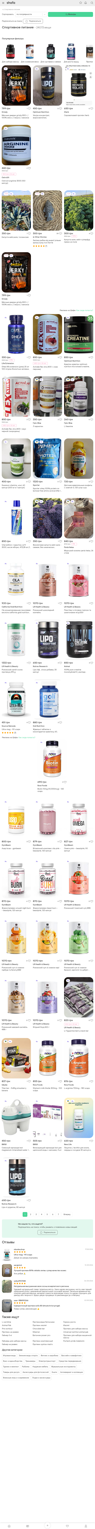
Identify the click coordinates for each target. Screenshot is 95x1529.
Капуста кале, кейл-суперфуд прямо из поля (77, 241)
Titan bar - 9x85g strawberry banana (14, 1089)
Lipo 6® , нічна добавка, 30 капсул (45, 671)
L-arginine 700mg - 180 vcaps (77, 1088)
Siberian (36, 1332)
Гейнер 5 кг (7, 1335)
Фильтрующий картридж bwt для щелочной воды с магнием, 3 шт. (47, 1149)
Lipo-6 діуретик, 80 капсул (13, 1207)
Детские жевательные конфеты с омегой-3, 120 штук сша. (78, 486)
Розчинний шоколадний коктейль (43, 611)
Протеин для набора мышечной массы (77, 1336)
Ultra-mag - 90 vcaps (11, 729)
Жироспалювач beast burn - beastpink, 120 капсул (45, 909)
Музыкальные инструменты (63, 1367)
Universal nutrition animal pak (75, 1332)
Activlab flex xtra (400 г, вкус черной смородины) (14, 430)
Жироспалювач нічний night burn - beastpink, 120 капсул (16, 909)
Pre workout (7, 1329)
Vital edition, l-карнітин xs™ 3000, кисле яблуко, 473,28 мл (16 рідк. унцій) (16, 546)
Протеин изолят (40, 1325)
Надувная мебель (40, 1367)
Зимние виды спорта (28, 1355)
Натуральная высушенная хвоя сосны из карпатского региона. (41, 1286)
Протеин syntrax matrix (43, 1344)
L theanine (68, 426)
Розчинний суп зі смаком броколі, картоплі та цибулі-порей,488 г (76, 969)
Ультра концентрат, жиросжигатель (41, 116)
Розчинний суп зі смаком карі (46, 968)
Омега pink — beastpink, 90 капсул (76, 849)
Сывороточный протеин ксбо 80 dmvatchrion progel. (37, 1306)
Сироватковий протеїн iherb (76, 115)
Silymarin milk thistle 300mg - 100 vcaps (47, 1089)
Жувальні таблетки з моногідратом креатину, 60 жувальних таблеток (45, 730)
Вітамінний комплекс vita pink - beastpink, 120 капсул (47, 849)
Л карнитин (38, 426)
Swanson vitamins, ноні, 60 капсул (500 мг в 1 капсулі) (13, 486)
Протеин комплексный (43, 1341)
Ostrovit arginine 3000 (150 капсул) (13, 182)
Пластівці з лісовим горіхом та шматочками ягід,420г (77, 611)
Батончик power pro (41, 1335)
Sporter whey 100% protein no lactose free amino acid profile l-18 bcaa (47, 489)
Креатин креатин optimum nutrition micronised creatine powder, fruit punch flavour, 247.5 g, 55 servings (78, 365)
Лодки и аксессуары (41, 1378)
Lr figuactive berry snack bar (76, 1031)
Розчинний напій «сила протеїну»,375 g (12, 671)
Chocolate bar (39, 1329)
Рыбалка (25, 1367)
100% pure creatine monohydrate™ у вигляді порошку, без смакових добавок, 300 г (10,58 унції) (78, 671)
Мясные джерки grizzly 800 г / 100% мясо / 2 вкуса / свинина (15, 116)
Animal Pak (6, 1325)
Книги (54, 1372)
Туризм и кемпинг (11, 1367)
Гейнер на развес (10, 1344)
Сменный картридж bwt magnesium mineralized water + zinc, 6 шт (15, 1149)
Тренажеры (30, 1361)
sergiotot (18, 1265)
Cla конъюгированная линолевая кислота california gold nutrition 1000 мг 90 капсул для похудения (16, 611)
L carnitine (6, 1322)
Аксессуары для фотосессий (36, 1372)
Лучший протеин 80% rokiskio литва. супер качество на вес (40, 1270)
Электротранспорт (47, 1361)
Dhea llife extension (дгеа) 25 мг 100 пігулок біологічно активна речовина (15, 368)
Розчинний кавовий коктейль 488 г (14, 1028)
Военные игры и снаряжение (16, 1378)
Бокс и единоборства (12, 1361)
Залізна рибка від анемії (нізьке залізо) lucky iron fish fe (47, 241)
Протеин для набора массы (75, 1329)
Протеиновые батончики (44, 1322)
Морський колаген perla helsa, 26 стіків (78, 552)
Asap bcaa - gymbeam (11, 848)
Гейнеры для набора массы (14, 1341)
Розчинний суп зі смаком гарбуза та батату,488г (13, 969)
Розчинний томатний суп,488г (77, 908)
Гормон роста (69, 1322)
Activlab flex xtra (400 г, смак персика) (45, 368)
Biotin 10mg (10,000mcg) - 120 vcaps (50, 790)
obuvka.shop (19, 1249)
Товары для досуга (11, 1372)
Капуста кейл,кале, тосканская (15, 237)
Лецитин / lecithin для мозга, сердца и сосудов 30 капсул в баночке (77, 1149)
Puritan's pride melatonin (73, 1341)
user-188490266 (21, 1300)
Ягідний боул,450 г (41, 1027)
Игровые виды (9, 1355)
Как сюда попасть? (84, 310)
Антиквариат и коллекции (71, 1372)
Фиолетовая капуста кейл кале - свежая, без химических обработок (47, 546)
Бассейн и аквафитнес (71, 1355)
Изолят (66, 1325)
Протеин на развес (10, 1332)
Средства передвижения (70, 1361)
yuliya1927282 (20, 1281)
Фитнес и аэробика (49, 1355)
